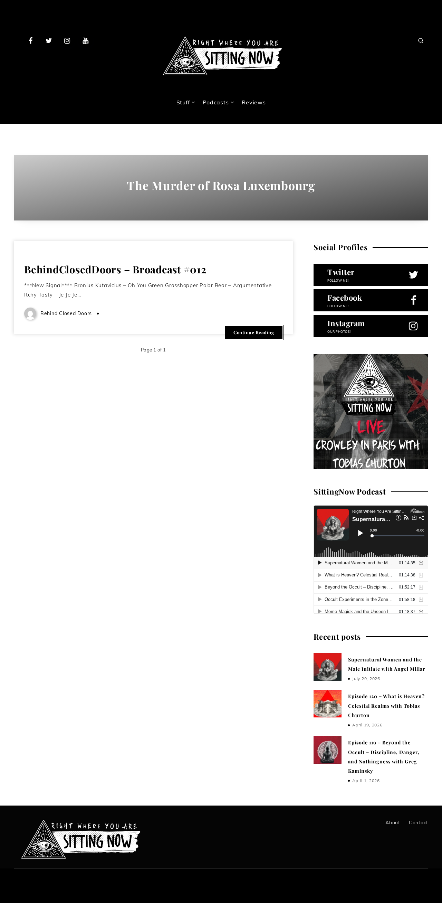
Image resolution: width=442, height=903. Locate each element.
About (392, 822)
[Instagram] (67, 40)
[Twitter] (49, 40)
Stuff (183, 102)
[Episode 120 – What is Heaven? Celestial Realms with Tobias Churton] (327, 703)
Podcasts (216, 102)
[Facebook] (30, 40)
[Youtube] (85, 40)
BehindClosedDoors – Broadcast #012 (115, 269)
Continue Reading (253, 332)
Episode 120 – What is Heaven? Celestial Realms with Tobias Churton (386, 705)
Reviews (254, 102)
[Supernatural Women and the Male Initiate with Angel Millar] (327, 667)
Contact (418, 822)
